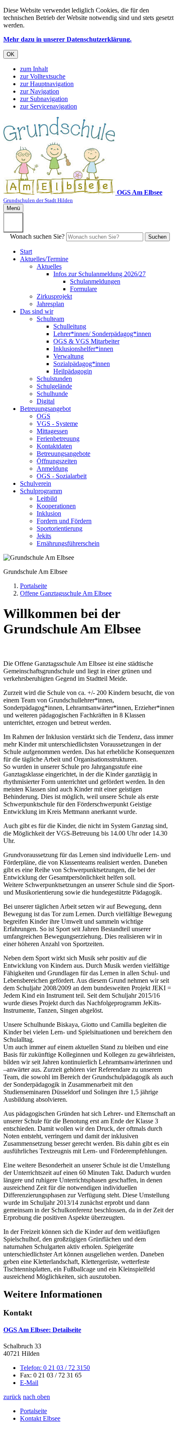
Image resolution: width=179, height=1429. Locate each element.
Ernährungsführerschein (68, 543)
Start (26, 251)
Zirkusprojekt (54, 296)
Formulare (83, 288)
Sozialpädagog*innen (81, 363)
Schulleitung (69, 326)
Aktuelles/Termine (44, 258)
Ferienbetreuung (58, 438)
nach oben (36, 1396)
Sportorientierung (59, 528)
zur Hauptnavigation (47, 83)
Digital (46, 401)
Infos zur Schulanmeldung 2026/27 (99, 273)
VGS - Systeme (57, 423)
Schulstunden (54, 378)
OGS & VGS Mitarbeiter (86, 341)
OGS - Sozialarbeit (62, 476)
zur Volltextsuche (42, 76)
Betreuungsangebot (45, 408)
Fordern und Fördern (64, 520)
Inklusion (49, 513)
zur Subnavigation (44, 98)
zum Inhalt (34, 68)
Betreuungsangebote (63, 453)
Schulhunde (52, 393)
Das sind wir (36, 311)
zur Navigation (39, 91)
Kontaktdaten (54, 446)
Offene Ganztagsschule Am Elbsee (66, 593)
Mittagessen (52, 431)
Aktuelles (49, 266)
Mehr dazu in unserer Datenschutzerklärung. (67, 39)
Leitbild (47, 498)
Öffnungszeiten (57, 461)
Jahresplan (50, 303)
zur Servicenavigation (48, 106)
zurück (12, 1396)
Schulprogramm (41, 490)
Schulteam (50, 318)
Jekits (44, 535)
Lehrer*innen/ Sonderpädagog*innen (102, 333)
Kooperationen (56, 505)
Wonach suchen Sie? (37, 236)
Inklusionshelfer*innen (83, 348)
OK (11, 54)
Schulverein (35, 483)
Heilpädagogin (72, 371)
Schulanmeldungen (95, 281)
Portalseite (33, 585)
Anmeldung (52, 468)
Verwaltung (68, 356)
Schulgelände (54, 386)
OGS (43, 416)
